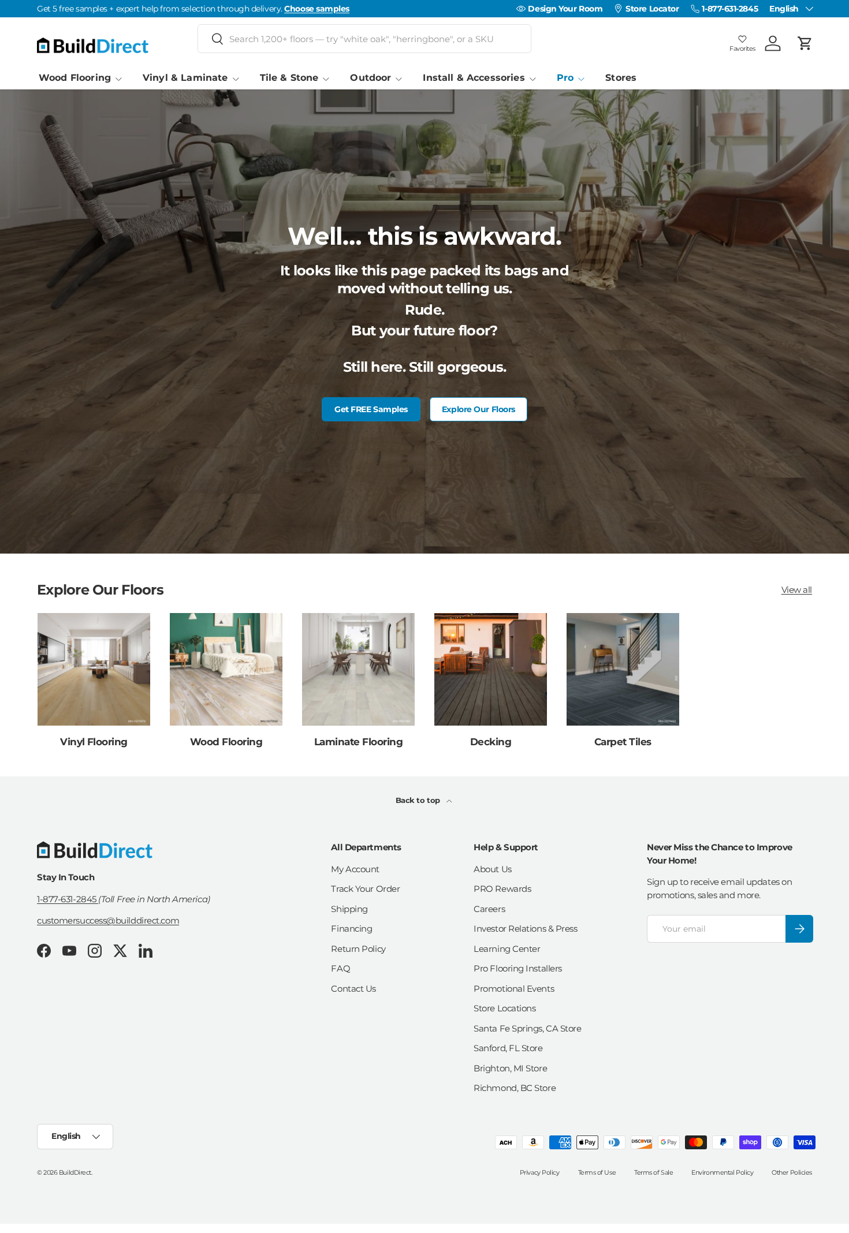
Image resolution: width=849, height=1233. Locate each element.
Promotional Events (514, 988)
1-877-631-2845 (67, 899)
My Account (355, 869)
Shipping (349, 908)
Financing (351, 928)
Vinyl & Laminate (185, 77)
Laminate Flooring (358, 742)
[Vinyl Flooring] (94, 669)
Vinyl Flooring (94, 742)
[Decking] (490, 669)
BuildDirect (75, 1172)
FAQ (340, 968)
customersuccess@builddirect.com (108, 920)
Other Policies (792, 1172)
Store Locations (504, 1008)
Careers (489, 908)
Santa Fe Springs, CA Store (527, 1028)
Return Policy (358, 948)
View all (796, 589)
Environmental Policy (722, 1172)
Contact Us (353, 988)
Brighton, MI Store (510, 1068)
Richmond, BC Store (515, 1087)
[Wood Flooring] (226, 669)
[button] (805, 43)
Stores (620, 77)
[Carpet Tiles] (623, 669)
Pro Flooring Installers (518, 968)
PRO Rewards (502, 888)
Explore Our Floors (478, 409)
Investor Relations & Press (525, 928)
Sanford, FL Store (508, 1048)
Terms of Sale (653, 1172)
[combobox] (364, 39)
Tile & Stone (289, 77)
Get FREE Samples (371, 409)
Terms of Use (597, 1172)
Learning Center (507, 948)
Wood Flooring (75, 77)
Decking (490, 742)
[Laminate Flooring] (358, 669)
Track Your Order (365, 888)
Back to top (419, 800)
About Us (492, 869)
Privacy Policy (540, 1172)
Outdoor (370, 77)
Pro (565, 77)
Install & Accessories (473, 77)
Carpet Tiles (622, 742)
